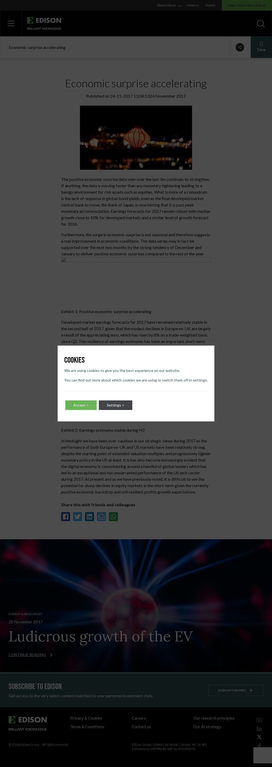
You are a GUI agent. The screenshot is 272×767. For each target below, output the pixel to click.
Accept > (81, 405)
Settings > (115, 405)
